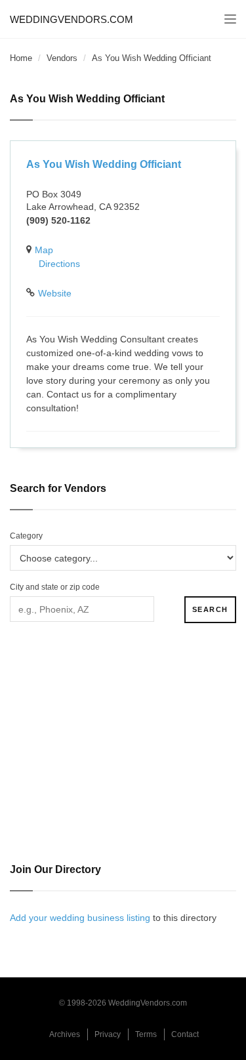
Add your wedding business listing (80, 917)
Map (44, 250)
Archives (64, 1034)
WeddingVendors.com (71, 19)
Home (21, 58)
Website (55, 293)
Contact (185, 1034)
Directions (59, 263)
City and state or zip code (55, 587)
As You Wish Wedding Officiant (103, 164)
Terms (146, 1034)
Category (26, 535)
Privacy (107, 1034)
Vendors (62, 58)
